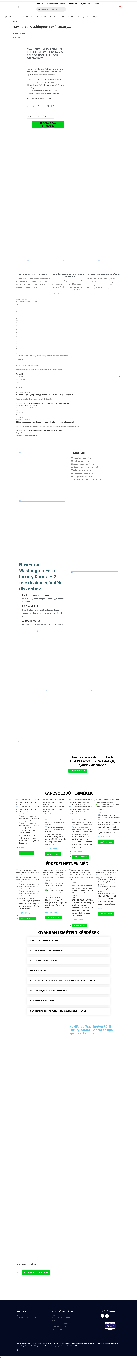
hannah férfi (22, 898)
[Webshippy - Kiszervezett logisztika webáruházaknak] (110, 1326)
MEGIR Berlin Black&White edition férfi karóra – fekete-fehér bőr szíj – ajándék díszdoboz (29, 837)
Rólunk (97, 4)
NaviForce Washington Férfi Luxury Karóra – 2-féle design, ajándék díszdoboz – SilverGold (42, 403)
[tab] (68, 940)
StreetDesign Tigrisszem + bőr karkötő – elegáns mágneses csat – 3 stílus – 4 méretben (30, 905)
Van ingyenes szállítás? (40, 971)
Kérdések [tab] (21, 362)
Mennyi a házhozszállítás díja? (43, 961)
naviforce (48, 897)
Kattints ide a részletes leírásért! (39, 98)
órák (33, 830)
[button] (33, 408)
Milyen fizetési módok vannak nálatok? (46, 950)
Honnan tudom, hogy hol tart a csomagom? (48, 991)
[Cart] (119, 7)
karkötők (29, 898)
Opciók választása (80, 856)
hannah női (101, 824)
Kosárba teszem (48, 125)
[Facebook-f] (102, 1316)
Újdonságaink (86, 4)
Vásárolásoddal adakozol (56, 4)
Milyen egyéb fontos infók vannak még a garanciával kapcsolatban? (58, 1011)
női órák (108, 824)
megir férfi (28, 830)
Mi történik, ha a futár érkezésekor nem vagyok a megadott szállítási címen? (63, 981)
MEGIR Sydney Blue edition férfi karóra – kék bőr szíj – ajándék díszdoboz (56, 840)
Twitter (35, 405)
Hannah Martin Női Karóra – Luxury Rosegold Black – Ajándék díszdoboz (107, 900)
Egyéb (73, 897)
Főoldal (40, 4)
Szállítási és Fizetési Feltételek (44, 940)
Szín (29, 116)
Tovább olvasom (26, 853)
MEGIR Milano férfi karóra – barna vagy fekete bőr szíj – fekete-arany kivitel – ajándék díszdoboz (82, 841)
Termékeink (73, 4)
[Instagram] (107, 1316)
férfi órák (21, 830)
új (33, 898)
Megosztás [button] (19, 405)
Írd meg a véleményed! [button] (48, 356)
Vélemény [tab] (21, 359)
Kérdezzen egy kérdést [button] (62, 356)
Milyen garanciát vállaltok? (42, 1001)
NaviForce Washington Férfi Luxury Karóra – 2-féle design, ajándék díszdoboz (39, 430)
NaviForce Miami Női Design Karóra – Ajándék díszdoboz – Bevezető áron (56, 904)
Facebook (28, 405)
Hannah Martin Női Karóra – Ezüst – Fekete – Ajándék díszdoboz (109, 830)
